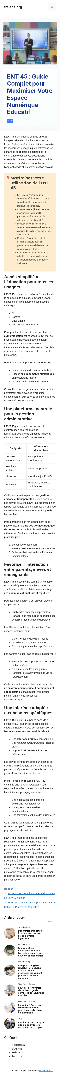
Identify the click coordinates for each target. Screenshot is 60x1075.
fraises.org (13, 7)
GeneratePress (46, 1070)
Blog (10, 889)
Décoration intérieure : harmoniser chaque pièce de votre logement (30, 934)
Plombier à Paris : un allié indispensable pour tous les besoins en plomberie (30, 1009)
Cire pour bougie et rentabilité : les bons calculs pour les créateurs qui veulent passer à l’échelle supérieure (30, 972)
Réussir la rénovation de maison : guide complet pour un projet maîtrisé (31, 991)
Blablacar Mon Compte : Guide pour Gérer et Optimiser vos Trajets (31, 1025)
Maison (16, 1052)
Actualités (17, 1044)
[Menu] (52, 7)
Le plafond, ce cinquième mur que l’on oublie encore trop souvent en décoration (31, 952)
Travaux (16, 1056)
